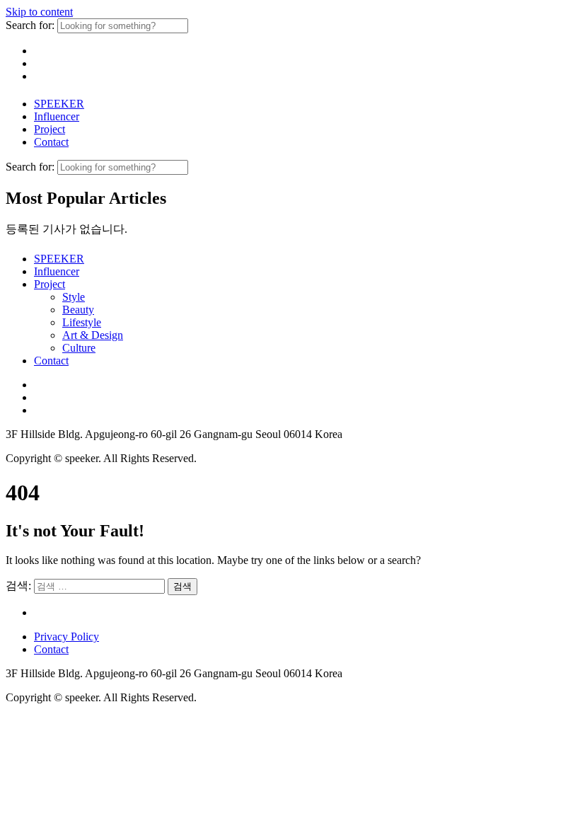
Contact (51, 142)
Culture (78, 348)
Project (49, 129)
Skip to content (39, 12)
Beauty (78, 310)
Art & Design (92, 335)
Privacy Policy (66, 636)
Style (73, 297)
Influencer (56, 116)
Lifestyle (81, 322)
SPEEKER (59, 104)
